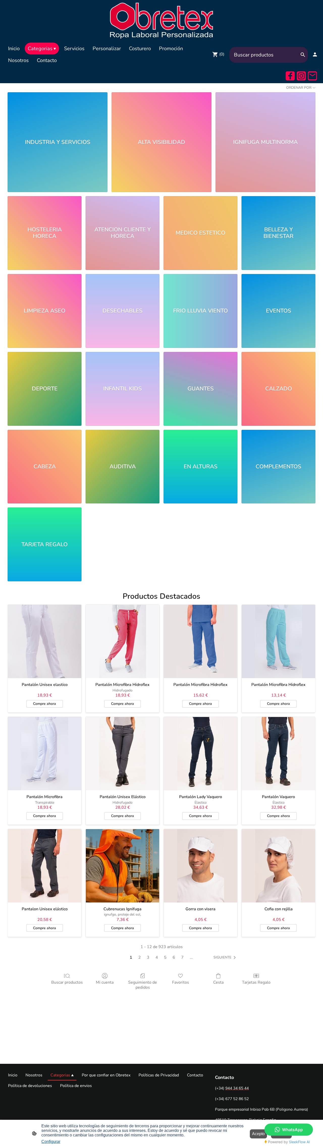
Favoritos (180, 982)
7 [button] (182, 957)
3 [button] (148, 957)
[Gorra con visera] (200, 865)
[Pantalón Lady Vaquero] (200, 753)
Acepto (258, 1134)
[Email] (312, 75)
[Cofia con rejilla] (278, 865)
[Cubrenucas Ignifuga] (122, 865)
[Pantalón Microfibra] (44, 753)
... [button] (191, 957)
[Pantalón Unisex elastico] (44, 641)
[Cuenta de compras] (315, 54)
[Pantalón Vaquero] (278, 753)
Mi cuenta (105, 982)
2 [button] (139, 957)
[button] (225, 957)
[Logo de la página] (161, 20)
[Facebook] (290, 75)
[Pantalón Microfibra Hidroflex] (122, 641)
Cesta (218, 982)
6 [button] (174, 957)
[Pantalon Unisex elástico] (44, 865)
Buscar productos (67, 982)
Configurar (50, 1141)
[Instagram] (301, 75)
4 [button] (156, 957)
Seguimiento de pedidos (142, 985)
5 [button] (165, 957)
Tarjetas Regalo (256, 982)
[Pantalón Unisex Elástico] (122, 753)
